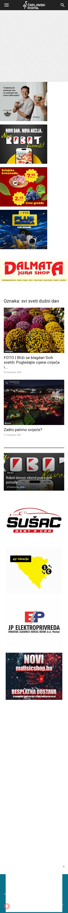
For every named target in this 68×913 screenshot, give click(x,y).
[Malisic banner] (34, 699)
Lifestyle (9, 351)
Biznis (8, 423)
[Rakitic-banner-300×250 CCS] (23, 120)
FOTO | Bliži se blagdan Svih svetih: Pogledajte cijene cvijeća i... (32, 362)
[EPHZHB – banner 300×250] (34, 644)
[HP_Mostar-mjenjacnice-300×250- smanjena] (34, 593)
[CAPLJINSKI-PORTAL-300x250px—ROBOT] (23, 162)
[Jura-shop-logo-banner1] (34, 281)
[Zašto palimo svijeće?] (34, 402)
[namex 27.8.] (23, 205)
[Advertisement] (34, 46)
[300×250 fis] (23, 229)
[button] (6, 5)
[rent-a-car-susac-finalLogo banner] (34, 543)
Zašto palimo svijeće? (23, 429)
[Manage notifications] (7, 906)
